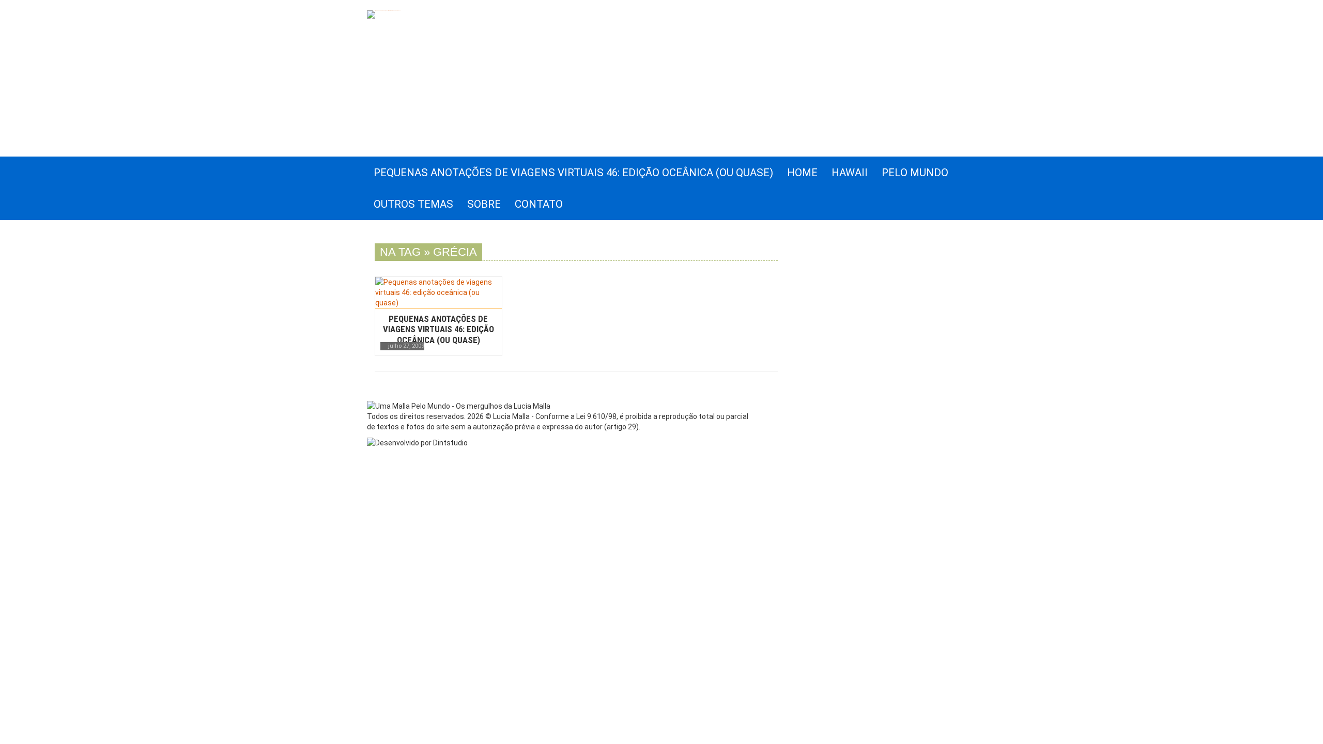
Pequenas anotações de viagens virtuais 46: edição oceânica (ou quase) (438, 329)
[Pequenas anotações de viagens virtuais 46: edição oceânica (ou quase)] (438, 292)
